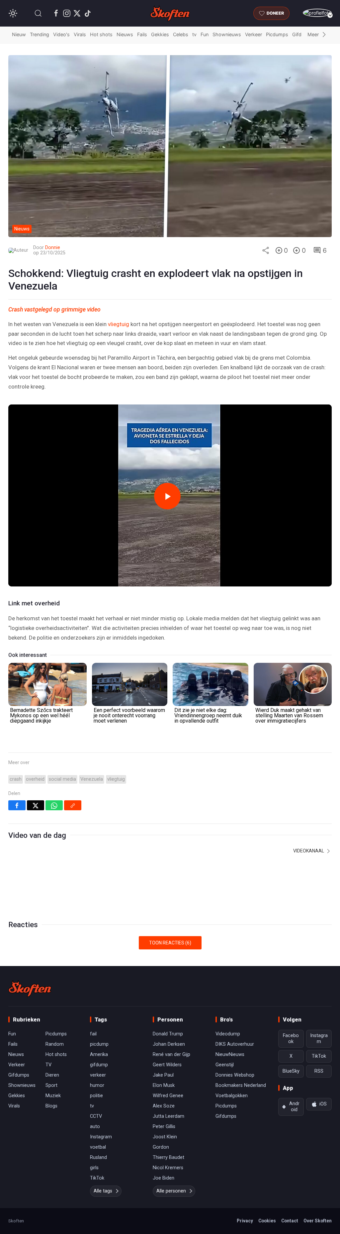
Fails (142, 34)
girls (94, 1168)
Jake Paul (163, 1075)
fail (93, 1034)
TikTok (97, 1178)
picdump (99, 1044)
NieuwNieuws (229, 1054)
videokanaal (309, 850)
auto (95, 1126)
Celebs (180, 34)
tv (194, 34)
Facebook (291, 1038)
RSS (318, 1071)
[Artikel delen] (266, 250)
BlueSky (291, 1071)
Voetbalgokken (231, 1096)
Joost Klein (165, 1137)
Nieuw (19, 34)
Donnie (52, 247)
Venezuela (91, 779)
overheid (35, 779)
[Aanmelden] (317, 12)
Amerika (99, 1054)
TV (48, 1065)
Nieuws (125, 34)
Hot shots (101, 34)
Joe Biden (163, 1178)
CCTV (96, 1116)
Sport (51, 1085)
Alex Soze (164, 1106)
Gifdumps (18, 1075)
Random (54, 1044)
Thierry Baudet (168, 1157)
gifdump (99, 1065)
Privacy (245, 1220)
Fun (205, 34)
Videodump (227, 1034)
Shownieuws (226, 34)
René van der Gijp (171, 1054)
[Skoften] (29, 988)
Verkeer (253, 34)
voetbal (98, 1147)
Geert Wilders (167, 1065)
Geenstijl (224, 1065)
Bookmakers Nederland (240, 1085)
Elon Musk (164, 1085)
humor (97, 1085)
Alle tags (103, 1191)
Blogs (51, 1106)
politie (96, 1096)
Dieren (52, 1075)
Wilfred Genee (168, 1096)
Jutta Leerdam (168, 1116)
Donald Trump (168, 1034)
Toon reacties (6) (170, 942)
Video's (61, 34)
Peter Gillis (164, 1126)
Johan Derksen (169, 1044)
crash (16, 779)
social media (62, 779)
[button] (38, 13)
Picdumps (277, 34)
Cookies (267, 1220)
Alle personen (171, 1191)
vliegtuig (118, 324)
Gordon (161, 1147)
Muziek (53, 1096)
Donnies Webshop (234, 1075)
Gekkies (160, 34)
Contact (289, 1220)
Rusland (98, 1157)
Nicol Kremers (168, 1168)
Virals (80, 34)
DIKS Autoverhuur (234, 1044)
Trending (39, 34)
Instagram (101, 1137)
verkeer (98, 1075)
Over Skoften (317, 1220)
